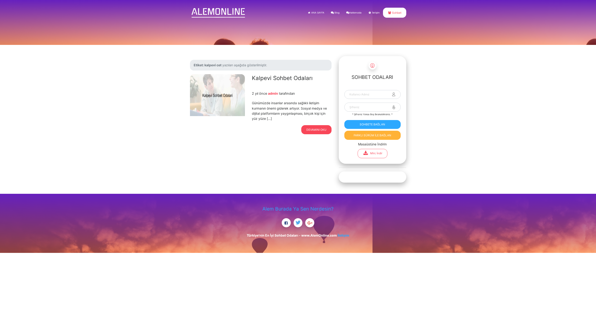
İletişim (375, 12)
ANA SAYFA (317, 12)
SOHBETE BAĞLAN (372, 124)
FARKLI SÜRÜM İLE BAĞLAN (372, 135)
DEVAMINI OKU (316, 129)
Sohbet (396, 12)
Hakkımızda (355, 12)
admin (273, 93)
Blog (336, 12)
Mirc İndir (376, 153)
